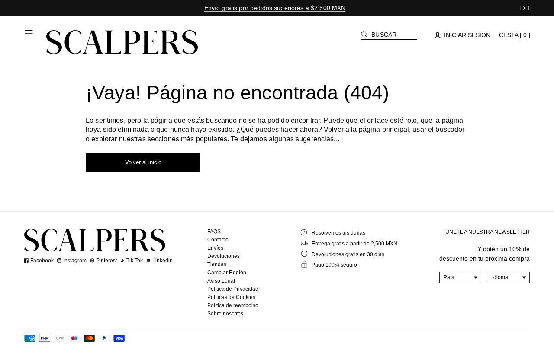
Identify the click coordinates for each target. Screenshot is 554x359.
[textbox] (460, 277)
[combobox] (460, 277)
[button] (29, 35)
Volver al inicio (143, 162)
